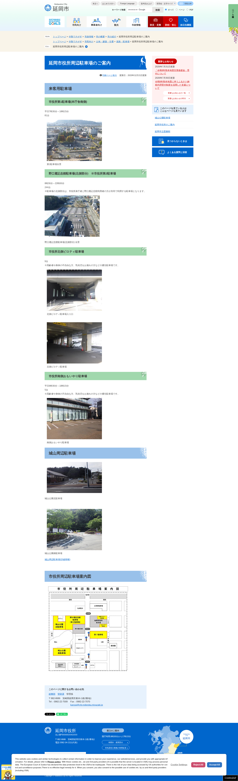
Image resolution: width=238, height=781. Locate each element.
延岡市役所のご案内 (165, 124)
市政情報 (136, 25)
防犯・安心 (170, 25)
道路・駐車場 (122, 41)
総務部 (52, 694)
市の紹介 (111, 36)
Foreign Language (127, 3)
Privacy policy (54, 762)
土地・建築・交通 (105, 41)
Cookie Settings (179, 765)
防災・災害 (155, 25)
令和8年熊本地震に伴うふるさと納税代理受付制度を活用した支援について (172, 84)
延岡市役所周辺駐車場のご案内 (68, 46)
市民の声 (188, 4)
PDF (191, 10)
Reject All (198, 765)
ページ (182, 10)
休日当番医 (185, 25)
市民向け (76, 25)
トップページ (59, 36)
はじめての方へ (108, 4)
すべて (171, 10)
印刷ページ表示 (109, 75)
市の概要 (100, 36)
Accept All (214, 765)
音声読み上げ (146, 4)
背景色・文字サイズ (165, 4)
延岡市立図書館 (162, 131)
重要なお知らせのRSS (177, 98)
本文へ (95, 4)
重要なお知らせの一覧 (177, 93)
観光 (116, 25)
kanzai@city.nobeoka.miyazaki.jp (86, 705)
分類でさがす (75, 36)
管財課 (61, 694)
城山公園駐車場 (162, 118)
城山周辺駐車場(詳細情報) (57, 559)
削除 (86, 46)
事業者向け (96, 25)
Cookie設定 (230, 778)
